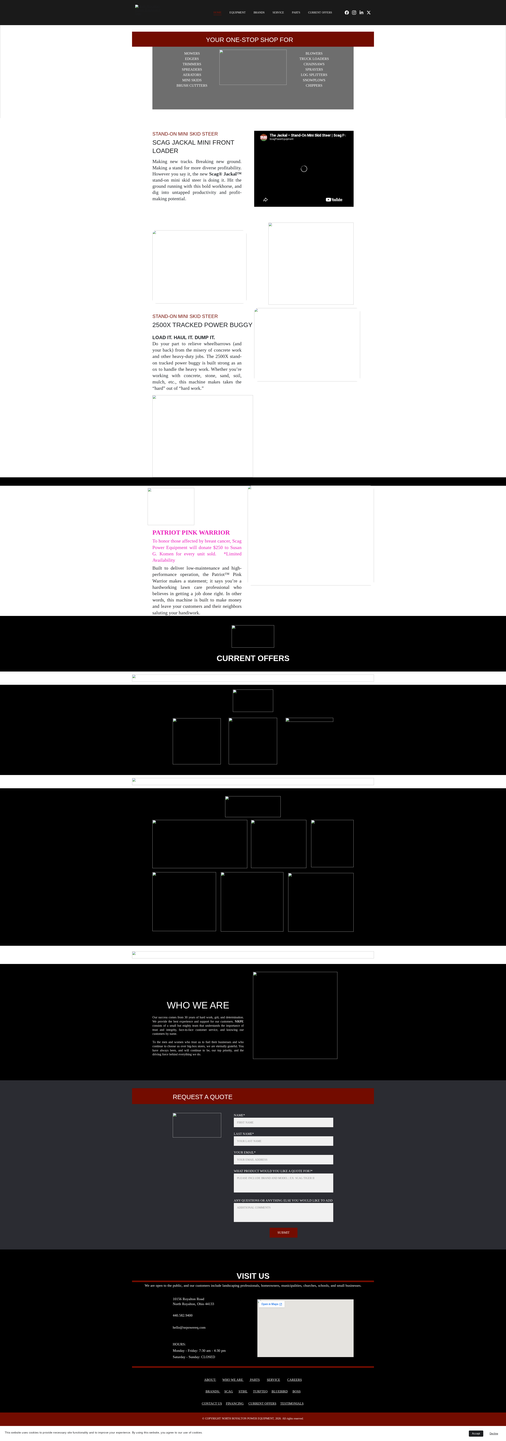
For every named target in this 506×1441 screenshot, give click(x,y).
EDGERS (192, 59)
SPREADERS (192, 69)
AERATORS (192, 75)
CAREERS (294, 1379)
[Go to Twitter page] (369, 12)
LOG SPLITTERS (314, 75)
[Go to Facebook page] (348, 12)
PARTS (296, 12)
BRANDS (259, 12)
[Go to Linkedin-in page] (363, 12)
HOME (217, 12)
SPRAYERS (314, 69)
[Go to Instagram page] (355, 12)
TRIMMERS (192, 64)
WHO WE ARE (233, 1379)
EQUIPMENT (237, 12)
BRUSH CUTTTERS (192, 85)
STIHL (243, 1391)
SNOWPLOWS (314, 80)
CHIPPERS (314, 85)
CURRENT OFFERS (320, 12)
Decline (494, 1433)
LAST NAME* (244, 1134)
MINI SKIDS (192, 80)
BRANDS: (213, 1391)
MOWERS (192, 53)
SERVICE (278, 12)
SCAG (228, 1391)
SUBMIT (284, 1232)
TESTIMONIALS (292, 1403)
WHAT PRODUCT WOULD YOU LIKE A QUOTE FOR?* (273, 1171)
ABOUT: (210, 1379)
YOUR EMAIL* (245, 1152)
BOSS (297, 1391)
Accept (476, 1433)
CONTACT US (212, 1403)
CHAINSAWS (314, 64)
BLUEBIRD (280, 1391)
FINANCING (235, 1403)
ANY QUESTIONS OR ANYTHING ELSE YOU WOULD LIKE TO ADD (283, 1200)
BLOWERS (314, 53)
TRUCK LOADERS (314, 59)
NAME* (239, 1115)
